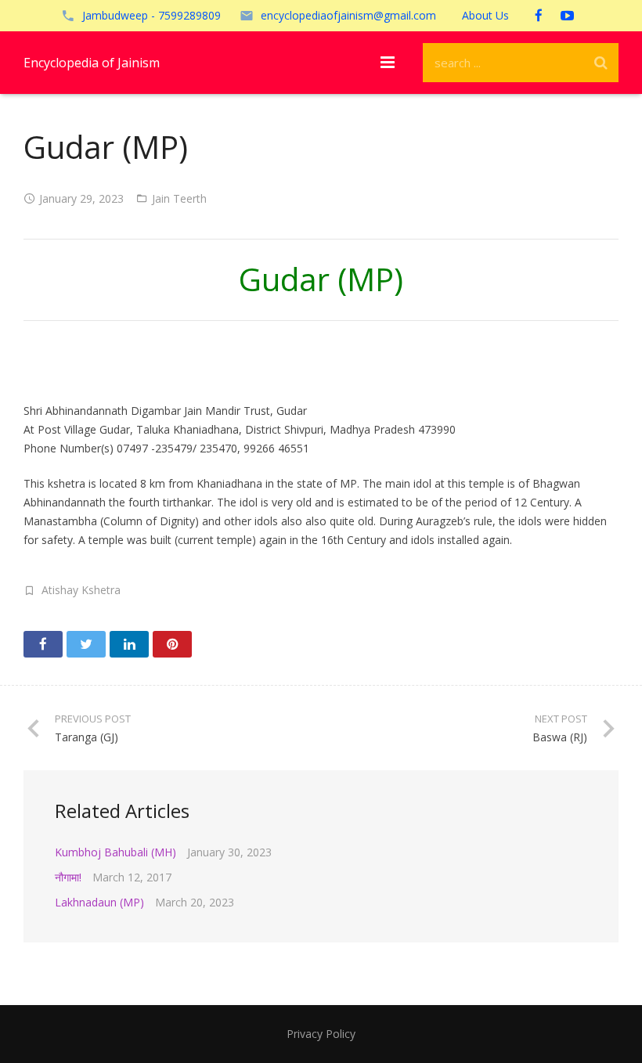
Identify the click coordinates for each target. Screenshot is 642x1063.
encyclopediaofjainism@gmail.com (348, 15)
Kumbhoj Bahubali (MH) (115, 852)
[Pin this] (172, 644)
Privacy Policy (321, 1033)
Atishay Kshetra (81, 589)
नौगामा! (68, 877)
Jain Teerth (179, 198)
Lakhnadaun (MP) (99, 902)
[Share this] (43, 644)
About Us (485, 15)
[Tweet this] (86, 644)
